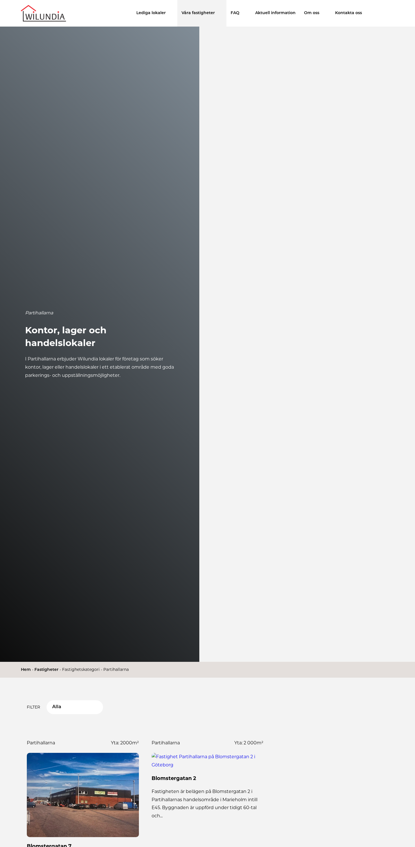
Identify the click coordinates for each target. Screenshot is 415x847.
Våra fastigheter (198, 13)
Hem (26, 670)
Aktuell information (275, 13)
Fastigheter (46, 670)
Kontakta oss (348, 13)
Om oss (311, 13)
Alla (56, 707)
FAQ (235, 13)
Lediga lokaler (151, 13)
